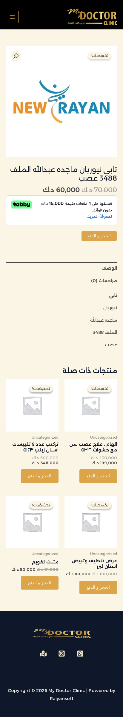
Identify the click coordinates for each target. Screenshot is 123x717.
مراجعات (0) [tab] (104, 280)
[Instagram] (61, 653)
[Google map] (43, 653)
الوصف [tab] (109, 268)
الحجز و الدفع (99, 235)
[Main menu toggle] (12, 17)
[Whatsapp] (80, 653)
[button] (15, 56)
